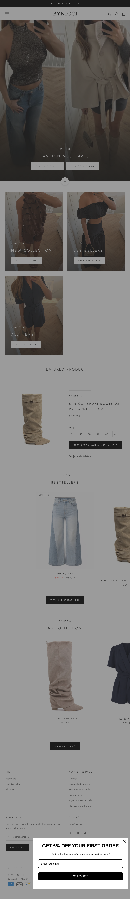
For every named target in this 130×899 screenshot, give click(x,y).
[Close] (124, 841)
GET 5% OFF (80, 876)
